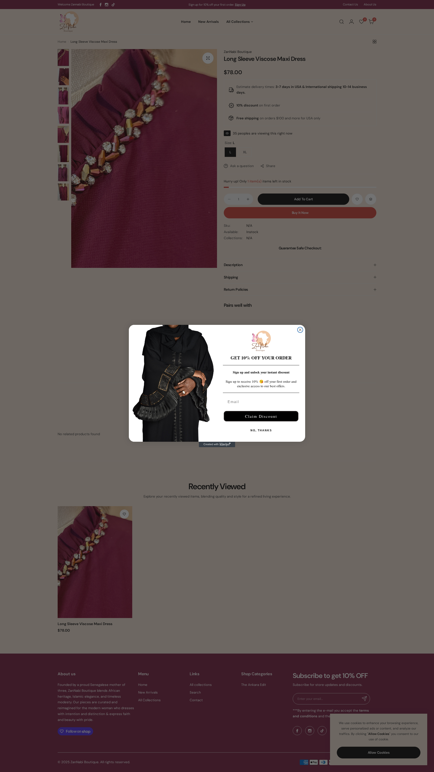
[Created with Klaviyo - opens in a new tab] (217, 444)
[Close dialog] (300, 330)
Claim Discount (261, 416)
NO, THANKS (261, 430)
